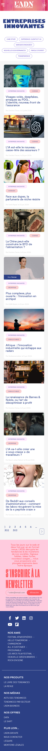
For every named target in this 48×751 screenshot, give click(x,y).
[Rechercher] (44, 5)
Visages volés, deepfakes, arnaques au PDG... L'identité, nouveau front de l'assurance (23, 101)
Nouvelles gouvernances (15, 50)
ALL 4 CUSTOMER (16, 647)
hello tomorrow (18, 640)
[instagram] (31, 619)
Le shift (8, 721)
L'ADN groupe (11, 733)
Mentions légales (14, 745)
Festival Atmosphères (20, 637)
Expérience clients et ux (31, 39)
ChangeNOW (14, 643)
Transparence (24, 56)
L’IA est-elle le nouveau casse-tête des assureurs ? (22, 148)
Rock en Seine (15, 660)
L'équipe (8, 741)
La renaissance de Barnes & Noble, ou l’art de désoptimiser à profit (23, 399)
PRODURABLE (14, 650)
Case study (11, 39)
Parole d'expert (37, 50)
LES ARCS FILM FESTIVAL (20, 653)
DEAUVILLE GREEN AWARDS (21, 657)
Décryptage (12, 287)
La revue (8, 686)
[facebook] (10, 619)
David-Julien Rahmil (15, 460)
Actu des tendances (15, 698)
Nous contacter (13, 737)
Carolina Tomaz (14, 110)
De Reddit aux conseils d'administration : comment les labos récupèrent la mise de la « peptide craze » (23, 505)
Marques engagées (24, 45)
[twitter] (17, 619)
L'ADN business (12, 705)
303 (15, 530)
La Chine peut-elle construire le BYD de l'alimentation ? (19, 244)
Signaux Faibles (13, 339)
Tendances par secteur (17, 702)
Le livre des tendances (17, 682)
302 (6, 530)
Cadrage (35, 91)
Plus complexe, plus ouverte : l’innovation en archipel (21, 296)
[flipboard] (17, 625)
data (6, 717)
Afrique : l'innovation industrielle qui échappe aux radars (23, 347)
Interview (11, 190)
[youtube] (10, 625)
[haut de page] (43, 748)
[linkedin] (24, 619)
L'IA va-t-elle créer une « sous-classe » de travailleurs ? (20, 451)
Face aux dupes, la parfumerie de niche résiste (23, 198)
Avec (12, 277)
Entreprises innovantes (16, 91)
